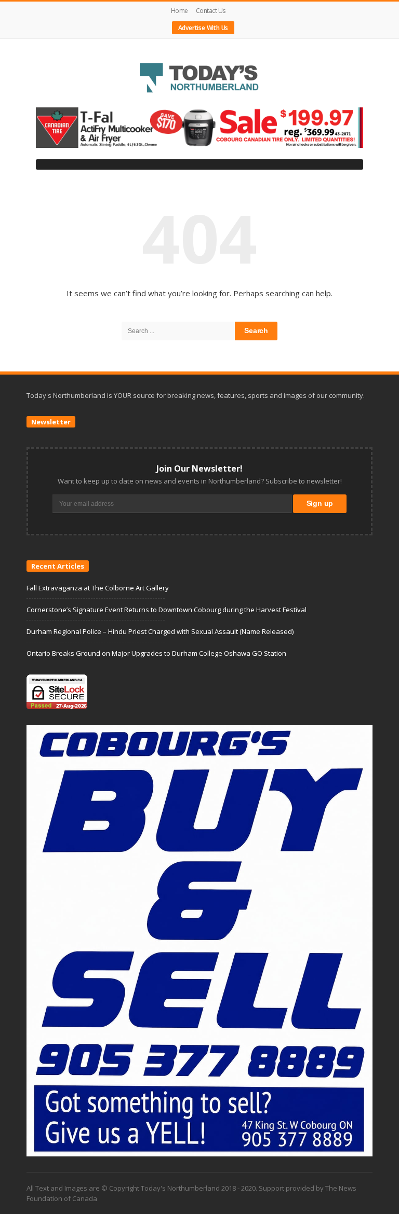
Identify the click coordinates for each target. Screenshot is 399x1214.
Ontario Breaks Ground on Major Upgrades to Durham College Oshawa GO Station (156, 653)
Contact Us (210, 10)
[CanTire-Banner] (199, 127)
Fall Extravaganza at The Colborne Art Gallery (97, 587)
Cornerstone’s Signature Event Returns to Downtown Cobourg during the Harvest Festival (166, 609)
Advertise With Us (203, 27)
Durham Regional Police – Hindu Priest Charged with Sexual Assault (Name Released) (160, 631)
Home (179, 10)
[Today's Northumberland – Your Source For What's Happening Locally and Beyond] (199, 79)
